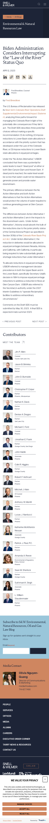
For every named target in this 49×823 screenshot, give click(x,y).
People (7, 705)
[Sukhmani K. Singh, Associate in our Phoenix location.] (21, 586)
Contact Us (9, 750)
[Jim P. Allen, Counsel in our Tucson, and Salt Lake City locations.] (21, 355)
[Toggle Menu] (45, 4)
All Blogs (18, 17)
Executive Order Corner (16, 739)
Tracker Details (17, 820)
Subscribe (38, 651)
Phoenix (14, 93)
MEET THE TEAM (11, 342)
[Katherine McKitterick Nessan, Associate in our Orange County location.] (21, 532)
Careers (7, 733)
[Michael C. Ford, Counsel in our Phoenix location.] (21, 430)
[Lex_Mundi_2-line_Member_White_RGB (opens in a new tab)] (9, 774)
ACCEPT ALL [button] (24, 809)
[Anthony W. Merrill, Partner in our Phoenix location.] (21, 505)
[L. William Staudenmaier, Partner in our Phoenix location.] (21, 600)
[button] (45, 779)
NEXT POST (38, 322)
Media (9, 17)
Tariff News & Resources (17, 745)
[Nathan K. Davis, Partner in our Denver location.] (21, 405)
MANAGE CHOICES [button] (24, 804)
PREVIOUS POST (13, 322)
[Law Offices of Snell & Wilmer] (8, 4)
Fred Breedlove (13, 101)
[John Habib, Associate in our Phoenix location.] (21, 455)
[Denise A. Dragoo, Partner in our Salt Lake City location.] (21, 417)
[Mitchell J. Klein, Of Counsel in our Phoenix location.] (21, 493)
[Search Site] (39, 4)
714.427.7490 (25, 690)
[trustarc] (42, 820)
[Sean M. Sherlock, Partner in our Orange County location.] (21, 573)
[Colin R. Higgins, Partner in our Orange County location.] (21, 468)
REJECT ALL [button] (24, 813)
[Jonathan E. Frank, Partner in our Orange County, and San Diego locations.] (21, 442)
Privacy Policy (7, 820)
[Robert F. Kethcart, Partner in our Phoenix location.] (21, 480)
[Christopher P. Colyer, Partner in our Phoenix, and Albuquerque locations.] (21, 392)
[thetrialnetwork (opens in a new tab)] (30, 774)
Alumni (7, 728)
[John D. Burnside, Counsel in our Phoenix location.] (21, 380)
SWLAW (31, 766)
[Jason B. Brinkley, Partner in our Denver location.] (21, 367)
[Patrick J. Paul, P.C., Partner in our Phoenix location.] (21, 546)
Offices (7, 716)
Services (8, 710)
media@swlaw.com (28, 686)
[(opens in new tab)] (5, 77)
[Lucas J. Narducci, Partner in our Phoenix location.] (21, 518)
